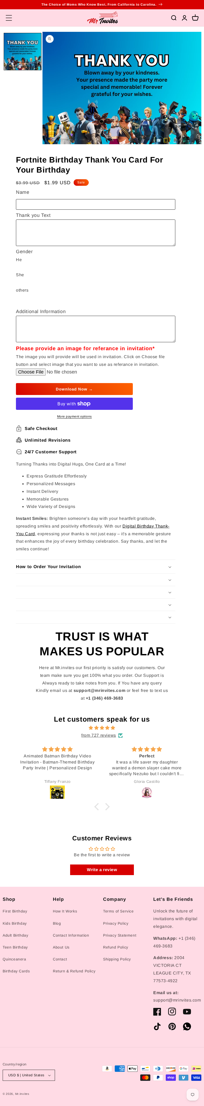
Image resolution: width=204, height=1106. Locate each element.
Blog (57, 923)
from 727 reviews (98, 735)
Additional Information (41, 311)
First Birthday (15, 911)
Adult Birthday (15, 935)
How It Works (65, 911)
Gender (24, 251)
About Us (61, 947)
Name (22, 192)
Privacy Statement (119, 935)
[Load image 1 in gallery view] (22, 51)
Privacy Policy (115, 923)
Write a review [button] (102, 869)
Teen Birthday (15, 947)
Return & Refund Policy (74, 971)
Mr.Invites (22, 1093)
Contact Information (71, 935)
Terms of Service (118, 911)
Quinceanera (14, 959)
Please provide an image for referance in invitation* (85, 348)
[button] (8, 17)
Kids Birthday (15, 923)
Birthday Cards (16, 971)
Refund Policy (115, 947)
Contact (60, 959)
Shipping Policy (117, 959)
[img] (101, 728)
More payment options (74, 416)
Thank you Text (33, 215)
